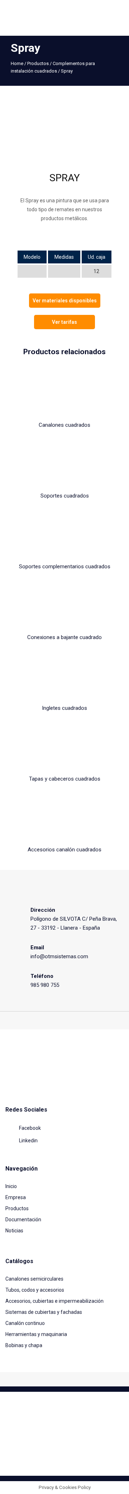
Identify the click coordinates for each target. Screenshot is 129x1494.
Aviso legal (19, 1458)
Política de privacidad (99, 1458)
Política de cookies (53, 1458)
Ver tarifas (64, 322)
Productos (38, 63)
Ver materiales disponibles (65, 300)
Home (17, 63)
